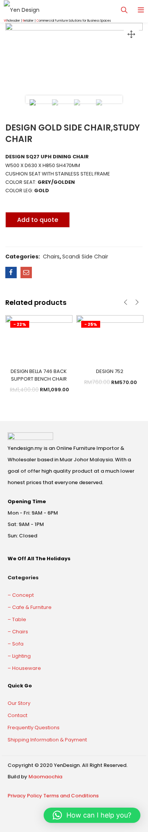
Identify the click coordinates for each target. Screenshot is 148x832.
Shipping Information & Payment (47, 739)
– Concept (21, 595)
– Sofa (16, 643)
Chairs (51, 256)
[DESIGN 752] (109, 337)
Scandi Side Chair (85, 256)
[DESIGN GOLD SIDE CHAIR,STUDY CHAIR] (11, 272)
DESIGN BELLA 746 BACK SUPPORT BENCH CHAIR (39, 375)
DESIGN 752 (109, 371)
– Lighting (19, 656)
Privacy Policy (25, 795)
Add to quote (37, 219)
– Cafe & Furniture (30, 607)
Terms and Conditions (71, 795)
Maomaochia (45, 776)
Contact (17, 715)
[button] (92, 815)
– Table (17, 619)
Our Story (19, 703)
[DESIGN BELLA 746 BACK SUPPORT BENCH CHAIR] (38, 337)
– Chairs (18, 631)
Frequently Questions (34, 727)
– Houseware (24, 668)
